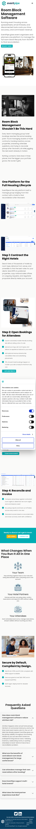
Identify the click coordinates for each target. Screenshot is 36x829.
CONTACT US (24, 536)
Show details (26, 434)
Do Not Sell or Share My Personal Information (20, 817)
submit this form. (30, 823)
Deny (18, 445)
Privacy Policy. (31, 820)
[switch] (31, 416)
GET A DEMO (11, 536)
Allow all (18, 440)
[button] (32, 3)
